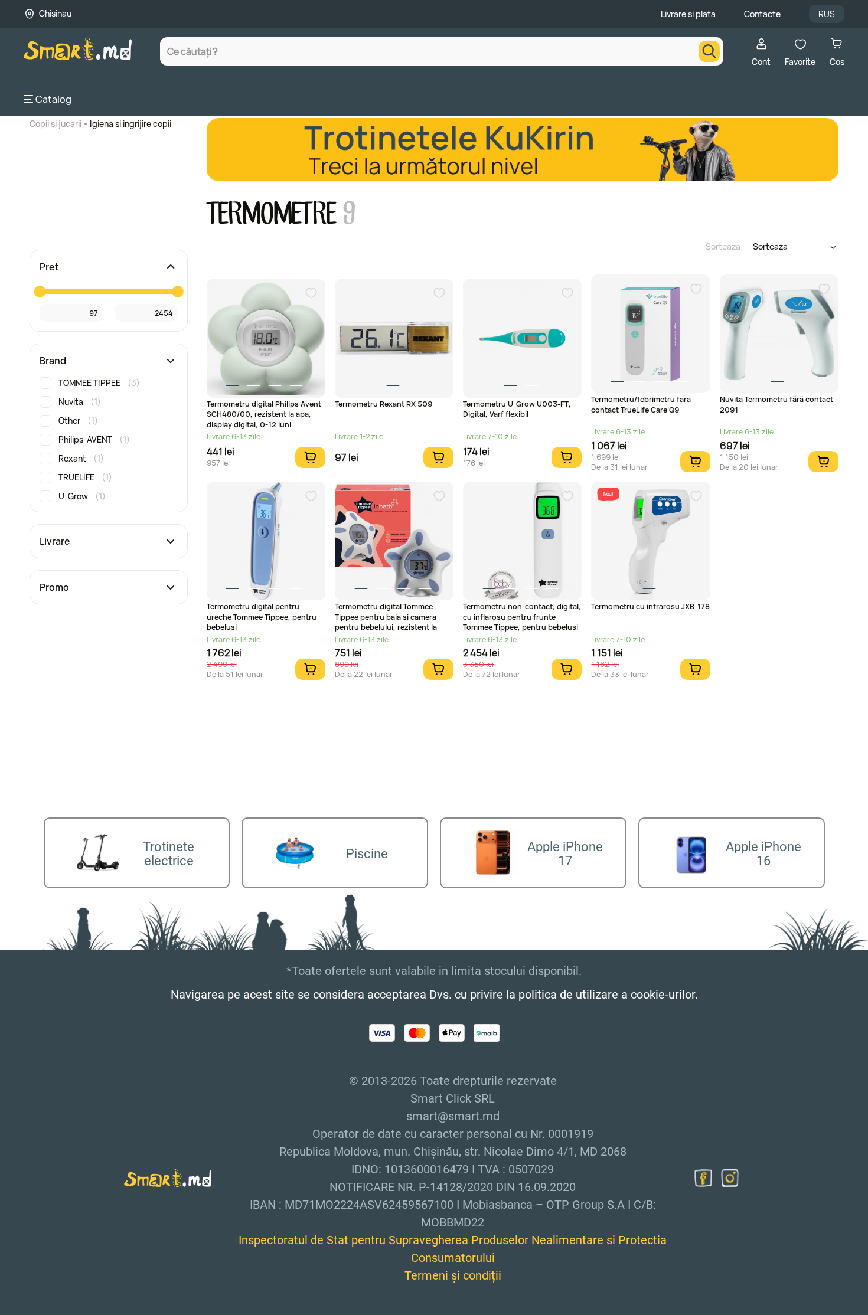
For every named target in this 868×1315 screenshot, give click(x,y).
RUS (826, 13)
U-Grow (82, 496)
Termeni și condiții (452, 1275)
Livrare (55, 541)
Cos (837, 61)
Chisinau (55, 13)
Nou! (608, 493)
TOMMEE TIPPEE (99, 382)
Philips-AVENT (94, 439)
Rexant (81, 458)
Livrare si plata (688, 13)
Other (78, 420)
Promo (54, 587)
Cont (761, 61)
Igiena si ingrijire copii (130, 123)
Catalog (53, 99)
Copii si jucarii (55, 123)
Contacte (762, 13)
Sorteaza (723, 246)
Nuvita (79, 401)
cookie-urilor (663, 994)
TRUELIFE (85, 477)
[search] (709, 51)
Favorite (800, 61)
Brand (53, 360)
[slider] (39, 291)
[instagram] (730, 1178)
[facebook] (703, 1178)
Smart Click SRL (92, 1308)
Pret (49, 266)
